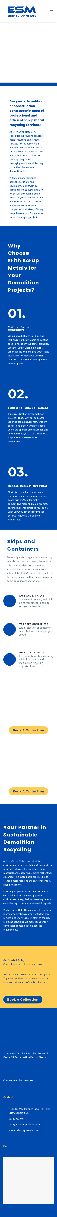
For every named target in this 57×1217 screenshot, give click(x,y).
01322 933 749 (16, 1118)
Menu (51, 11)
